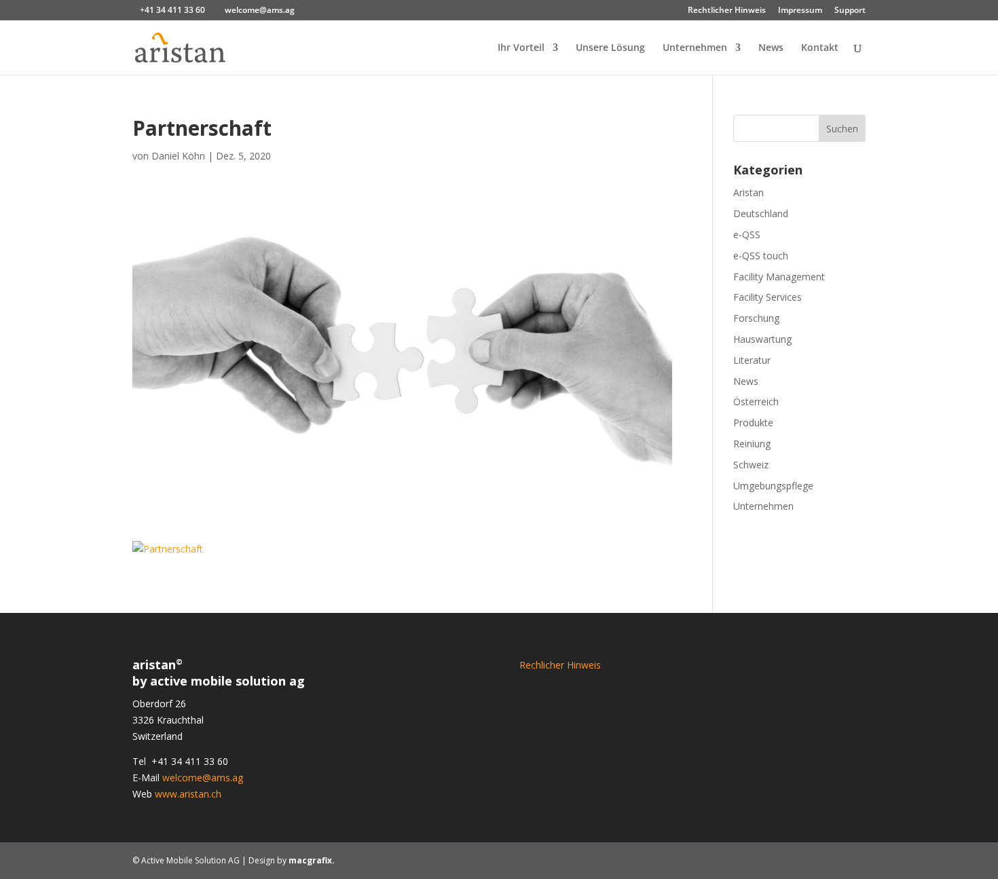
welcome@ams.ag (202, 777)
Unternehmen (695, 48)
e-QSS (746, 234)
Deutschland (760, 213)
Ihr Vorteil (521, 48)
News (770, 48)
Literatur (752, 360)
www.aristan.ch (188, 793)
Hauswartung (762, 339)
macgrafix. (312, 860)
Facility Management (779, 276)
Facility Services (767, 297)
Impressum (800, 11)
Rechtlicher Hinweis (727, 11)
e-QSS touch (760, 255)
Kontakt (819, 48)
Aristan (748, 192)
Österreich (756, 401)
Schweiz (751, 464)
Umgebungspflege (773, 485)
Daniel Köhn (178, 155)
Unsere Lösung (610, 48)
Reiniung (752, 443)
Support (850, 11)
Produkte (753, 422)
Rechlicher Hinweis (560, 664)
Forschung (756, 318)
